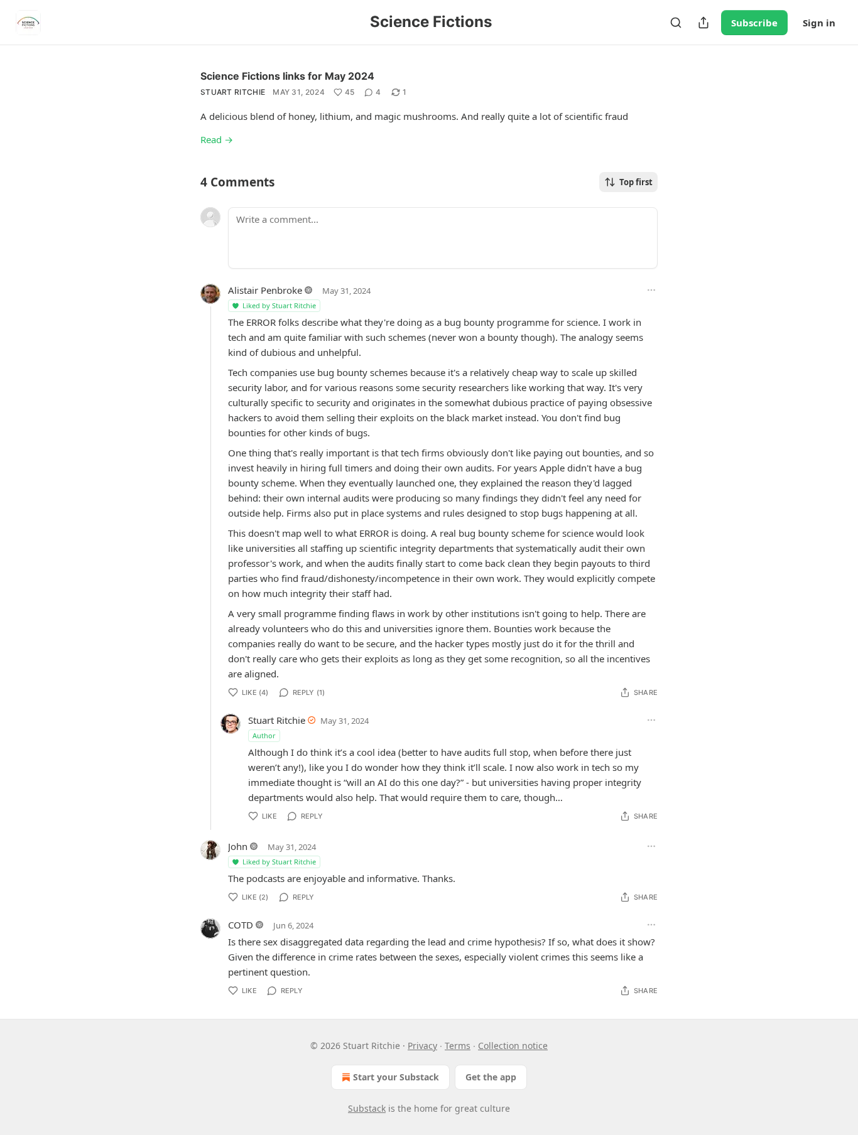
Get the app (490, 1077)
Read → (216, 139)
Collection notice (513, 1046)
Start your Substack (396, 1077)
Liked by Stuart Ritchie (279, 305)
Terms (457, 1046)
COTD (240, 924)
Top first (636, 182)
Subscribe (754, 22)
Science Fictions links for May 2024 (287, 76)
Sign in (819, 22)
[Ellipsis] (651, 290)
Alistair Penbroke (265, 290)
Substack (367, 1108)
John (237, 846)
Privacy (422, 1046)
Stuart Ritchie (232, 92)
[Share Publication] (703, 22)
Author (264, 735)
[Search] (675, 22)
